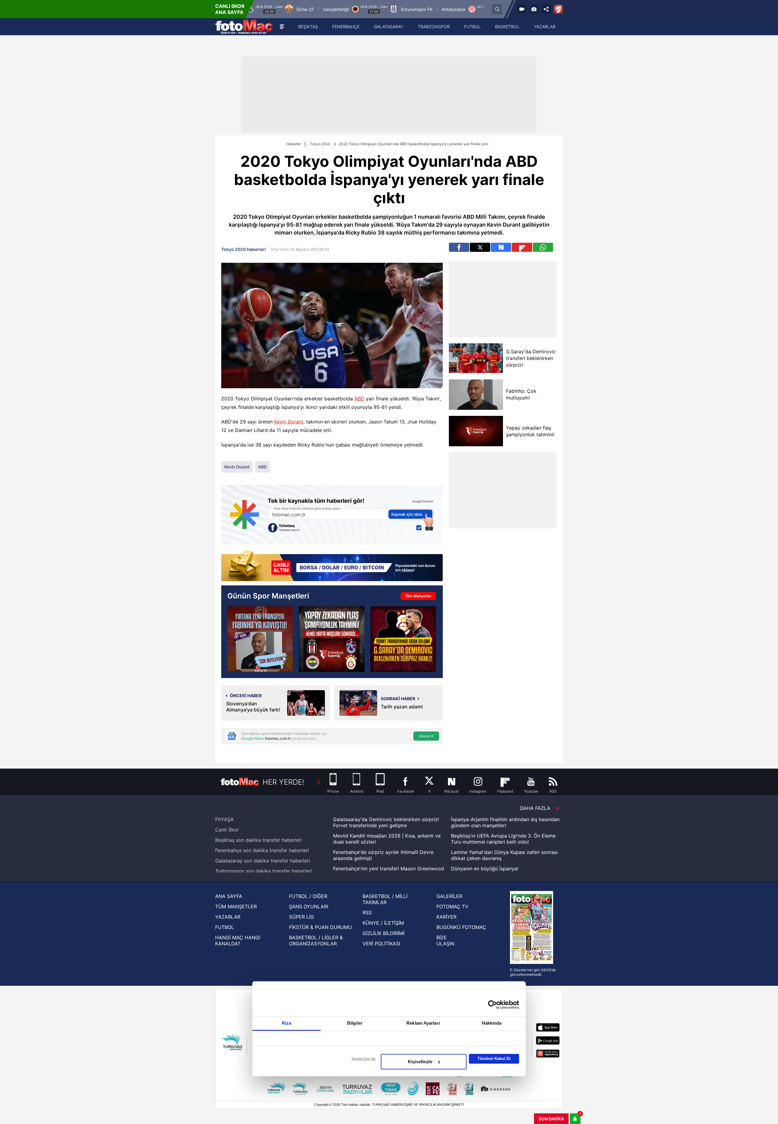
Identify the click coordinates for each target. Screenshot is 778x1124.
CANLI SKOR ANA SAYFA (230, 9)
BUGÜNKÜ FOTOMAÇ (461, 927)
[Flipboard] (522, 247)
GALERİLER (449, 896)
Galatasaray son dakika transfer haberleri (262, 861)
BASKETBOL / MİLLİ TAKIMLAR (385, 899)
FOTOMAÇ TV (452, 906)
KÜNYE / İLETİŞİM (383, 923)
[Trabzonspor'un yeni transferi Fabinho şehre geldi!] (260, 639)
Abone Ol (426, 736)
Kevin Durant (288, 422)
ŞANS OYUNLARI (308, 906)
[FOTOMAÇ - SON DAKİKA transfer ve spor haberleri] (244, 26)
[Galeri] (534, 9)
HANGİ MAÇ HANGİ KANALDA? (237, 940)
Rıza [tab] (286, 1023)
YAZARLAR (227, 917)
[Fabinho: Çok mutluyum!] (476, 394)
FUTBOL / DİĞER (308, 896)
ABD (359, 399)
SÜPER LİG (301, 917)
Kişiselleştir (420, 1061)
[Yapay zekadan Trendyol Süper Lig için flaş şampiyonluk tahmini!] (331, 639)
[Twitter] (480, 247)
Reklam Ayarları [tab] (423, 1023)
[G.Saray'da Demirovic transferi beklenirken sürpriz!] (476, 358)
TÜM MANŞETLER (236, 906)
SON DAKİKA (551, 1118)
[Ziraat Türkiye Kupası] (558, 9)
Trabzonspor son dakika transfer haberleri (263, 871)
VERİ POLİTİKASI (381, 944)
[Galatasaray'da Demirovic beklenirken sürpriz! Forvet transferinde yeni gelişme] (403, 639)
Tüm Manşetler (418, 596)
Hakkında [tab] (492, 1023)
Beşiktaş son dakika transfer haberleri (258, 840)
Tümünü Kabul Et (494, 1058)
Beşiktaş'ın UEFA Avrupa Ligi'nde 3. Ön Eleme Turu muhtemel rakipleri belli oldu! (503, 839)
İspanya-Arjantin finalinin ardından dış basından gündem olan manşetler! (505, 822)
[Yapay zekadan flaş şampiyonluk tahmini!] (476, 431)
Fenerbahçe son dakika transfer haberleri (262, 850)
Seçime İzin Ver (364, 1059)
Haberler (293, 144)
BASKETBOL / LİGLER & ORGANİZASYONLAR (316, 940)
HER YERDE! (283, 782)
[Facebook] (459, 247)
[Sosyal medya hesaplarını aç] (546, 9)
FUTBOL (224, 927)
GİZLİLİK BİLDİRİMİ (383, 933)
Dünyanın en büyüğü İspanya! (484, 868)
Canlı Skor (227, 830)
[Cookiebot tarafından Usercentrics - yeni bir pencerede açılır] (492, 1004)
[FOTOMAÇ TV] (521, 9)
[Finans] (332, 566)
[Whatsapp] (543, 247)
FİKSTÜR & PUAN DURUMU (320, 927)
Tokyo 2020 (320, 144)
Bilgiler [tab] (355, 1023)
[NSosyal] (501, 247)
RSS (367, 913)
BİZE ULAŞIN (445, 940)
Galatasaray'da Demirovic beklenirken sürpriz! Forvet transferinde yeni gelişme (386, 822)
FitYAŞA (224, 819)
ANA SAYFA (228, 896)
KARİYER (446, 917)
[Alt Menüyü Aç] (282, 26)
